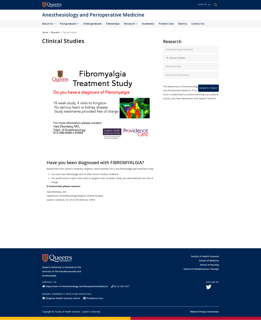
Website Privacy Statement (204, 311)
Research (130, 23)
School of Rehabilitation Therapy (201, 269)
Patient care (166, 23)
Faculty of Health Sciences (205, 256)
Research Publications (178, 75)
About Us (48, 23)
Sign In (202, 4)
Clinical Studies (177, 58)
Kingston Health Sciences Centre (63, 298)
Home (45, 32)
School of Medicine (209, 260)
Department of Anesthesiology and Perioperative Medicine (77, 286)
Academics (148, 23)
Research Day (173, 66)
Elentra (182, 23)
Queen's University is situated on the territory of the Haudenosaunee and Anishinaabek (61, 271)
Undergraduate (92, 23)
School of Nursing (209, 264)
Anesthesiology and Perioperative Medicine (93, 14)
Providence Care (94, 298)
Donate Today (209, 88)
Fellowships (113, 23)
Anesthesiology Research (179, 49)
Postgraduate (68, 23)
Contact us (197, 23)
